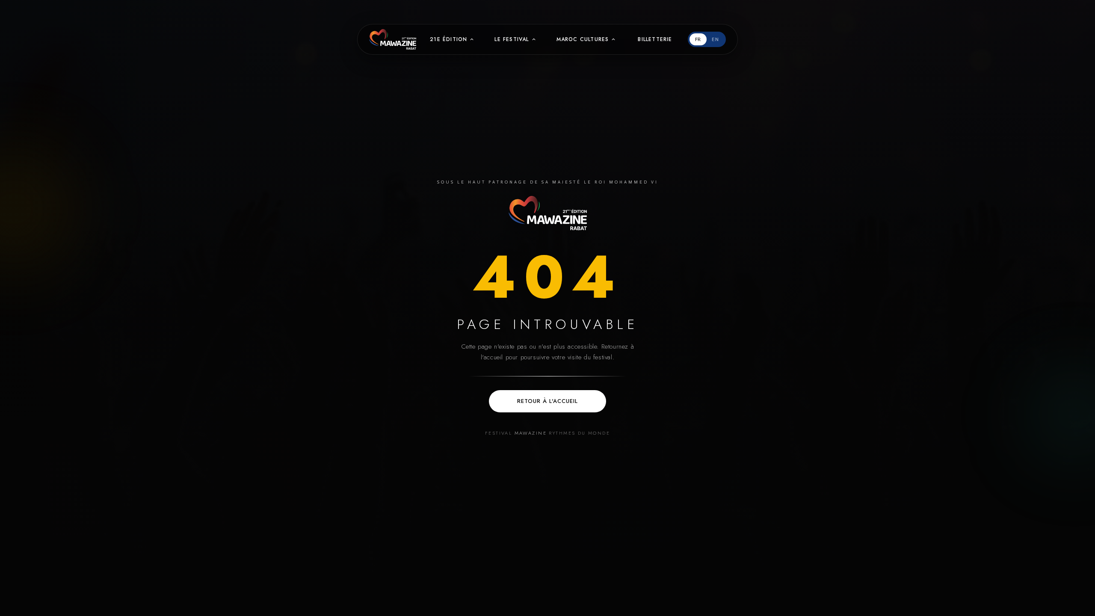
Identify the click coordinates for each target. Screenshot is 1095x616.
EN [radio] (715, 39)
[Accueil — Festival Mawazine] (548, 213)
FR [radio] (698, 39)
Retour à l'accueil (547, 401)
